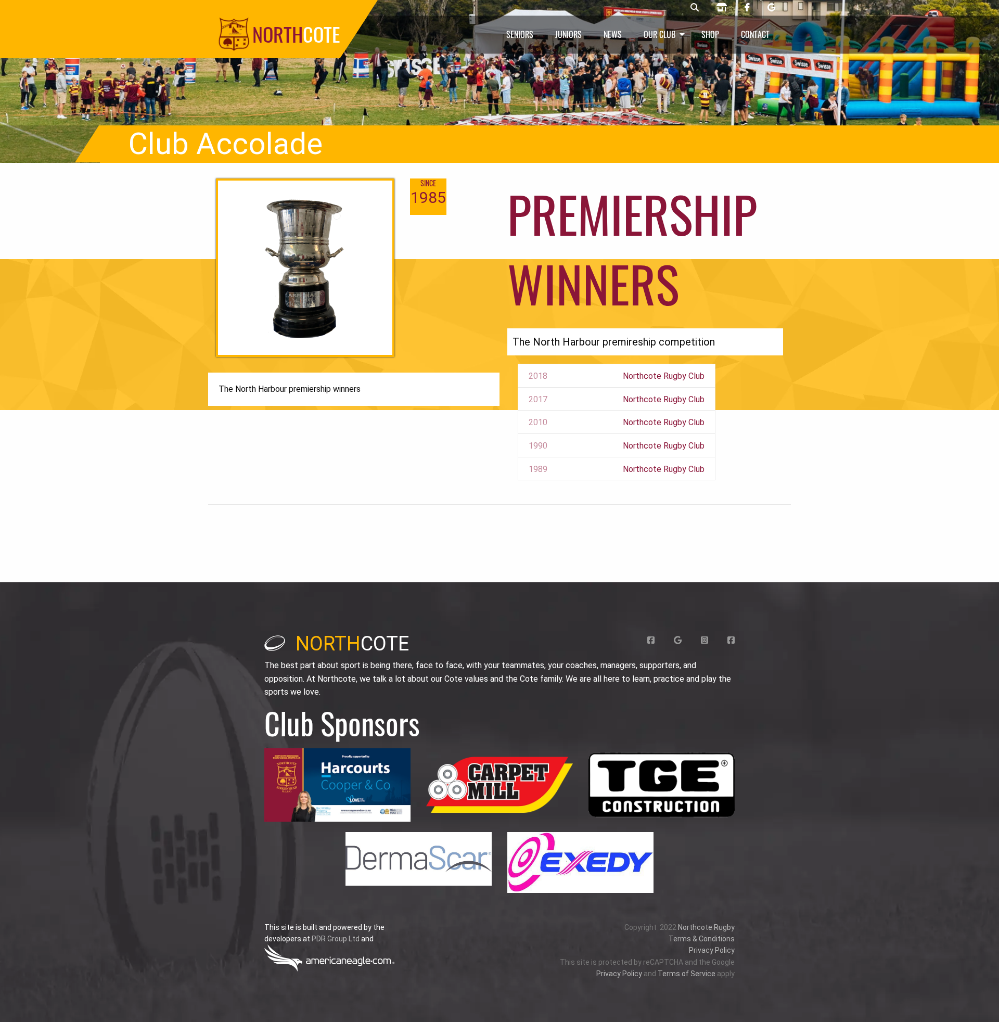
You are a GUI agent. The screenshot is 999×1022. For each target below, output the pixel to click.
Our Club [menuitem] (659, 34)
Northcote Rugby (706, 927)
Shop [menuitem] (710, 34)
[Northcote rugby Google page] (771, 8)
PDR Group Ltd (336, 939)
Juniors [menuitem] (568, 34)
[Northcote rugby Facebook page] (747, 8)
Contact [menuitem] (755, 34)
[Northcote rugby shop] (721, 8)
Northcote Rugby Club (664, 376)
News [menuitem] (613, 34)
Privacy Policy (712, 950)
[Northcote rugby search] (694, 8)
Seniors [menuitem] (519, 34)
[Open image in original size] (337, 785)
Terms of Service (686, 973)
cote (352, 643)
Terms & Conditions (702, 939)
